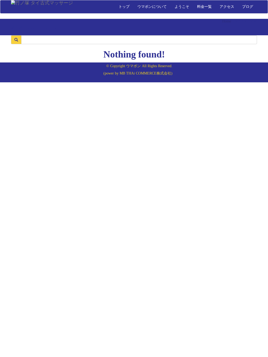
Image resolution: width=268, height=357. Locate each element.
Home (226, 21)
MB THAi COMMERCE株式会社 (145, 73)
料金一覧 (204, 7)
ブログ (247, 7)
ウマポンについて (152, 7)
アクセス (227, 7)
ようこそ (182, 7)
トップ (124, 7)
